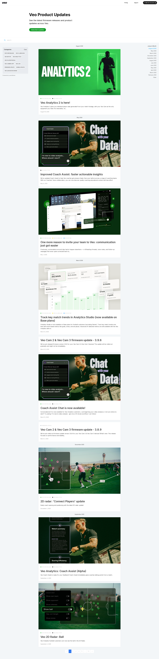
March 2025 (153, 72)
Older (154, 77)
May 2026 (153, 51)
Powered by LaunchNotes (9, 75)
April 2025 (153, 70)
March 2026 (153, 53)
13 (88, 651)
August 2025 (153, 60)
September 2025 (151, 58)
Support (136, 2)
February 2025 (152, 75)
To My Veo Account (149, 2)
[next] (92, 651)
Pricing (126, 2)
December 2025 (151, 55)
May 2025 (153, 67)
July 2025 (153, 63)
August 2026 (152, 48)
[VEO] (4, 3)
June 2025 (153, 65)
